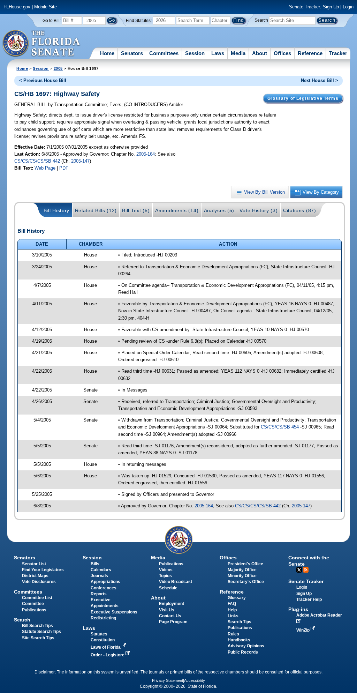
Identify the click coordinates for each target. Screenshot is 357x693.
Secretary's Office (246, 582)
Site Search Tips (38, 638)
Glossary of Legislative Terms (302, 98)
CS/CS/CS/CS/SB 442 (37, 161)
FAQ (232, 604)
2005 (58, 68)
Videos (166, 570)
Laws (217, 53)
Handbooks (239, 640)
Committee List (37, 598)
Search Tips (239, 622)
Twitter (299, 570)
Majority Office (242, 570)
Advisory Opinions (246, 646)
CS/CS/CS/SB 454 (280, 427)
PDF (63, 168)
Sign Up (331, 6)
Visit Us (166, 610)
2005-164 (145, 154)
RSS (306, 570)
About (259, 53)
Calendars (101, 570)
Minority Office (242, 576)
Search (261, 20)
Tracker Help (309, 599)
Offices (282, 53)
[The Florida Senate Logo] (41, 43)
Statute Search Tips (41, 631)
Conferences (103, 588)
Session (195, 53)
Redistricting (103, 618)
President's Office (245, 564)
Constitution (103, 640)
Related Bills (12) (96, 210)
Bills (95, 564)
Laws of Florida (106, 647)
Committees (163, 53)
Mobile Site (45, 6)
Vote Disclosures (39, 582)
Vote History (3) (259, 210)
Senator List (34, 564)
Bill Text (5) (136, 210)
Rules (233, 634)
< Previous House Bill (42, 80)
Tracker (338, 53)
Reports (99, 594)
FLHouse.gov (16, 6)
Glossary (237, 598)
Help (232, 610)
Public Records (243, 652)
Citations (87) (299, 210)
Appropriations (105, 582)
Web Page (45, 168)
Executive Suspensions (114, 612)
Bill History (56, 210)
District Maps (35, 576)
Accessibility (194, 680)
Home (107, 53)
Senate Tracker (306, 581)
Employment (171, 604)
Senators (132, 53)
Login (348, 6)
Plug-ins (298, 609)
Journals (99, 576)
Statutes (99, 634)
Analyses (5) (219, 210)
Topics (165, 576)
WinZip (303, 630)
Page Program (173, 622)
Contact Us (170, 616)
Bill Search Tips (37, 626)
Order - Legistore (108, 655)
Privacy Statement (167, 680)
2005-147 (80, 161)
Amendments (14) (176, 210)
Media (238, 53)
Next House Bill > (319, 80)
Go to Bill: (52, 20)
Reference (310, 53)
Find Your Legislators (43, 570)
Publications (171, 564)
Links (233, 616)
